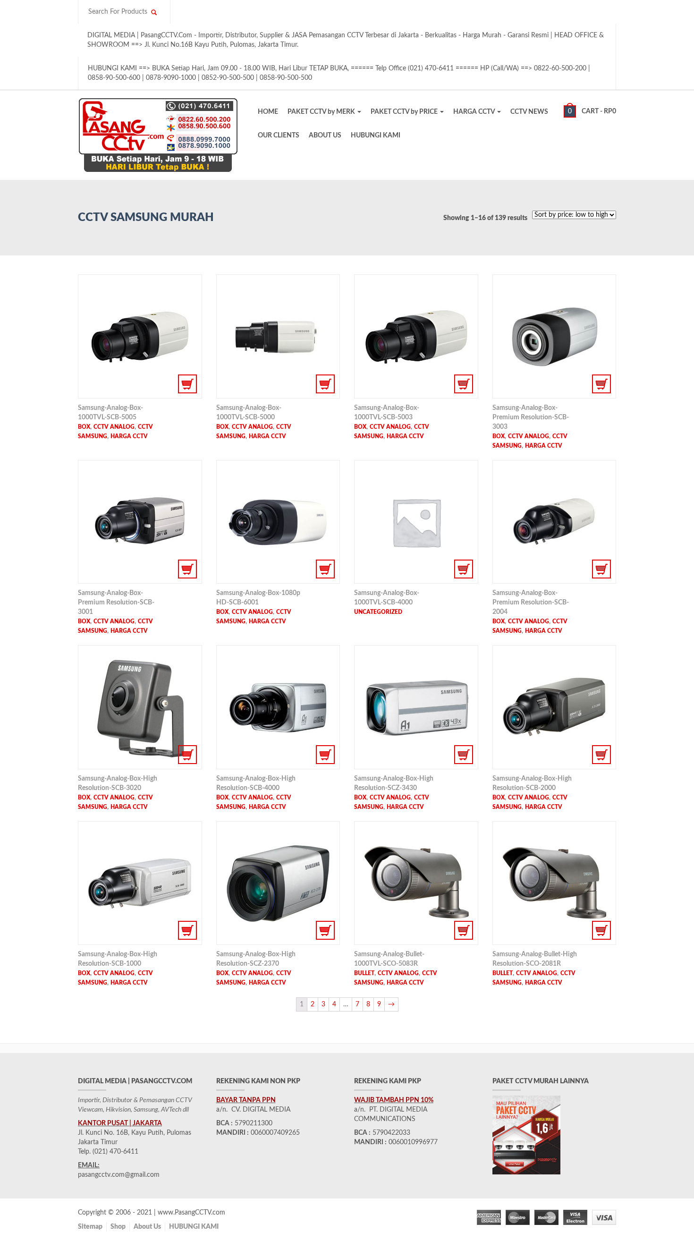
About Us (147, 1227)
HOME (268, 112)
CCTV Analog (114, 427)
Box (84, 427)
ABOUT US (325, 135)
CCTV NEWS (529, 112)
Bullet (364, 973)
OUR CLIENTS (278, 135)
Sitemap (90, 1227)
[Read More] (140, 336)
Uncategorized (378, 612)
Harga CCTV (129, 436)
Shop (118, 1227)
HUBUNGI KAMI (375, 135)
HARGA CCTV (474, 112)
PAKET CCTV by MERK (322, 112)
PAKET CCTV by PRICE (405, 112)
